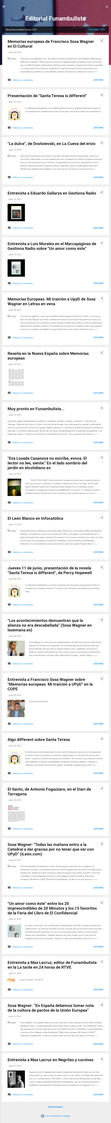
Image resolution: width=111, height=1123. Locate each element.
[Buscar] (107, 7)
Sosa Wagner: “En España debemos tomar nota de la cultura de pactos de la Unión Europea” (51, 1008)
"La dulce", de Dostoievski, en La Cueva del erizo (51, 143)
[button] (101, 41)
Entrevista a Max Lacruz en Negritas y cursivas (50, 1059)
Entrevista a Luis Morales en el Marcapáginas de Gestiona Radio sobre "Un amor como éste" (52, 246)
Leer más (98, 80)
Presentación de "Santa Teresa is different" (47, 95)
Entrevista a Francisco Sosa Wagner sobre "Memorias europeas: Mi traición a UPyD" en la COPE (50, 684)
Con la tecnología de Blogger (57, 1116)
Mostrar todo (97, 29)
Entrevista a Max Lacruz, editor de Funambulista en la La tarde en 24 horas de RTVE (52, 965)
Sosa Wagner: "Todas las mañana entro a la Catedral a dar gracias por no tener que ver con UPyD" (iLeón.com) (51, 849)
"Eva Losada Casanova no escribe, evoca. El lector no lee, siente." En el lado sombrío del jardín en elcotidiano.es (47, 463)
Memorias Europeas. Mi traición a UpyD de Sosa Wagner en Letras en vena (51, 301)
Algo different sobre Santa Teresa (39, 739)
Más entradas (55, 1107)
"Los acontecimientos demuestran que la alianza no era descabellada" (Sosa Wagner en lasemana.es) (50, 625)
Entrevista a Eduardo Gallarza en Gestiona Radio (52, 193)
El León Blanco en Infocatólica (35, 518)
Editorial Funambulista (55, 18)
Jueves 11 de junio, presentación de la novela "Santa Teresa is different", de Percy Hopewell (50, 570)
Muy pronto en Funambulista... (36, 408)
